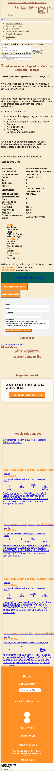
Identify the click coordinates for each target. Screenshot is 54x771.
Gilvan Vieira (9, 347)
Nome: (8, 304)
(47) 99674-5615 (28, 736)
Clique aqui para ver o (28, 395)
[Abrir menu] (1, 19)
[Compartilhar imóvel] (2, 64)
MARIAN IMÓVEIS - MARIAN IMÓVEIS (27, 2)
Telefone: (9, 313)
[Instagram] (27, 715)
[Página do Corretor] (12, 344)
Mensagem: (10, 319)
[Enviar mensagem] (42, 50)
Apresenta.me (8, 764)
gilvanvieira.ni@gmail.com (27, 352)
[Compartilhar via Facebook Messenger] (30, 362)
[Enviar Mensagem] (33, 59)
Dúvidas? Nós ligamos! (14, 287)
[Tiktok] (27, 720)
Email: (7, 309)
